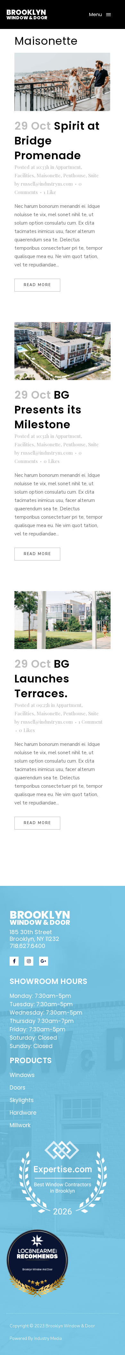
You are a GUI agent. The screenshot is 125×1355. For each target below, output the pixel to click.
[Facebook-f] (14, 961)
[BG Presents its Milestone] (62, 351)
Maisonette (49, 175)
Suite (93, 175)
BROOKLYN (26, 12)
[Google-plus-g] (43, 961)
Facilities (24, 175)
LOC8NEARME (39, 1251)
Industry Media (48, 1338)
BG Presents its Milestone (48, 409)
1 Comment (91, 722)
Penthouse (74, 175)
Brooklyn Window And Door (37, 1269)
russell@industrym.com (47, 184)
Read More (37, 285)
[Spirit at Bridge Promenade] (62, 82)
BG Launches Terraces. (42, 678)
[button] (100, 14)
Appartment (68, 167)
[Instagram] (28, 961)
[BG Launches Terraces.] (62, 620)
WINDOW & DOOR (26, 17)
